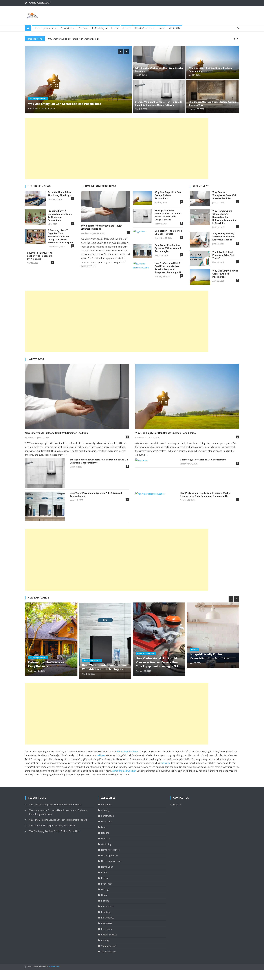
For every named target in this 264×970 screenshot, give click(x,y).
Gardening (106, 844)
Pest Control (107, 906)
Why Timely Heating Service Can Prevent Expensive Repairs (223, 236)
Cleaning (105, 810)
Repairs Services (143, 28)
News (161, 28)
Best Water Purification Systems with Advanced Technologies (168, 248)
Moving (104, 889)
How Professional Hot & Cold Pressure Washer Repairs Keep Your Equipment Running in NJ (168, 268)
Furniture (83, 28)
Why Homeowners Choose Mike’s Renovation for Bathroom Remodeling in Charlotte (90, 38)
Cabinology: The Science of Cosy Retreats (168, 232)
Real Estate (106, 923)
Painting (105, 900)
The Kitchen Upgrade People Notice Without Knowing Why (213, 103)
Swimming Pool (109, 945)
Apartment (106, 804)
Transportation (108, 951)
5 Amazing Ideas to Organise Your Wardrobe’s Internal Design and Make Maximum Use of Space (60, 236)
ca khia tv (165, 762)
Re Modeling (98, 28)
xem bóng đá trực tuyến (124, 770)
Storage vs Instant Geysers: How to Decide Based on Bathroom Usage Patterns (158, 103)
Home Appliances (109, 855)
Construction (107, 815)
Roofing (105, 940)
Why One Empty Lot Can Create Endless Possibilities (210, 69)
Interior (114, 28)
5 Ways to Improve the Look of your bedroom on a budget (39, 255)
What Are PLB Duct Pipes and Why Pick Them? (223, 255)
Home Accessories (110, 849)
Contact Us (174, 28)
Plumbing (105, 912)
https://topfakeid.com (128, 751)
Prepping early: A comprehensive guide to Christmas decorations (60, 216)
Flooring (105, 832)
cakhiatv (101, 755)
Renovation (106, 929)
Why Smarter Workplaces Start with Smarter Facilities (159, 69)
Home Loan (107, 866)
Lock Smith (106, 883)
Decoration (66, 28)
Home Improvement (43, 28)
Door (103, 827)
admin (34, 108)
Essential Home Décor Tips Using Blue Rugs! (60, 194)
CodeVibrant (53, 966)
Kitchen (126, 28)
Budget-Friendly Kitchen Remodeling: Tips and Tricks (156, 656)
